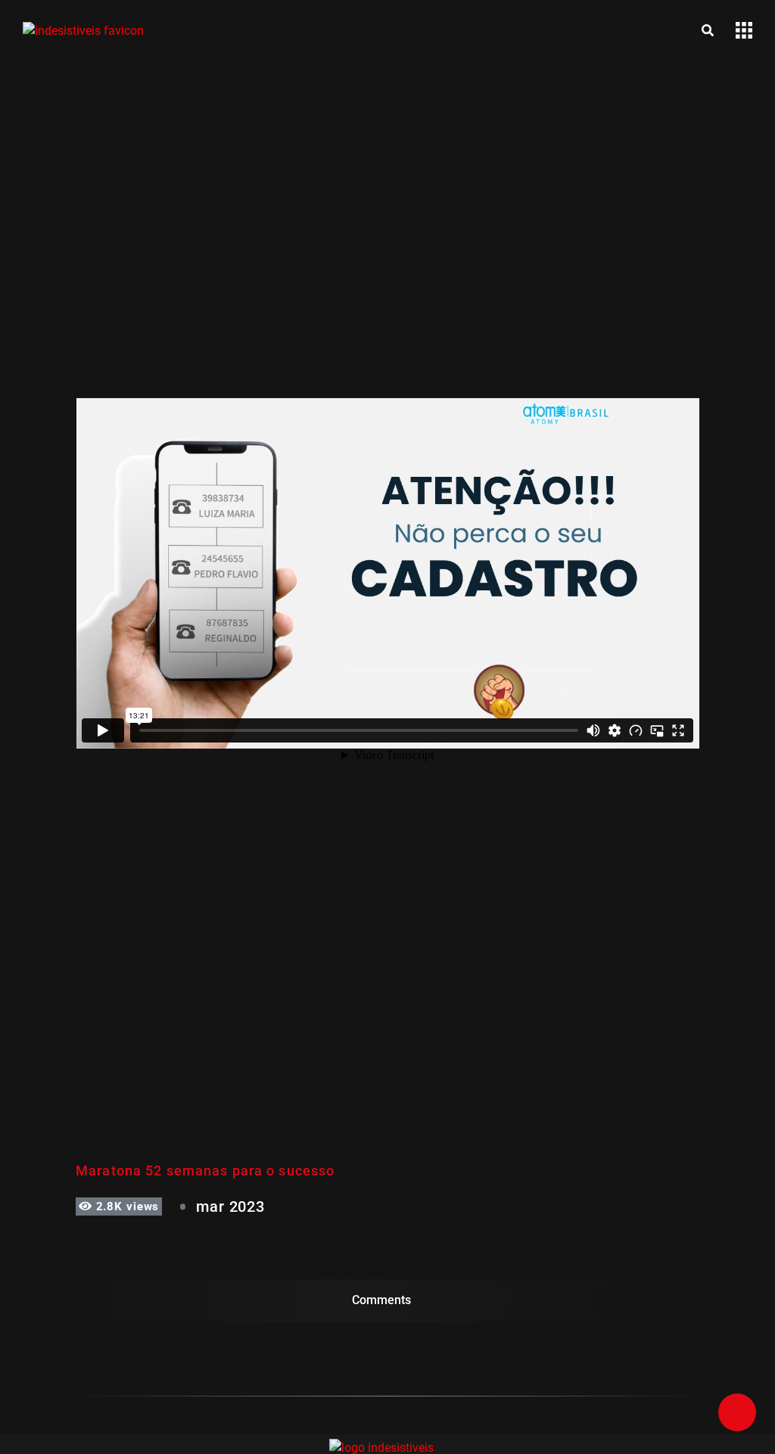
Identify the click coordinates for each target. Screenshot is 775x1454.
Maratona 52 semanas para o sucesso (205, 1170)
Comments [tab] (381, 1300)
